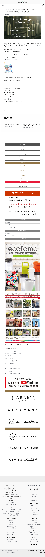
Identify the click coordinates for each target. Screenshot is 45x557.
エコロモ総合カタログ (11, 539)
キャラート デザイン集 (11, 541)
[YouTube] (34, 544)
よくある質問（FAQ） (10, 227)
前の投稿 (3, 110)
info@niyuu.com (13, 494)
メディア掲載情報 (11, 528)
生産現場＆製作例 (11, 526)
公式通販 (18, 509)
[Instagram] (33, 544)
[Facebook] (31, 544)
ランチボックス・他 (22, 173)
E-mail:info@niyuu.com (22, 185)
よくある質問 (34, 522)
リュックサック (22, 156)
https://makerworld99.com (11, 59)
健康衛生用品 (23, 159)
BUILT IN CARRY (34, 534)
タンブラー (22, 146)
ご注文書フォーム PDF (32, 524)
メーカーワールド (33, 45)
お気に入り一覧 (34, 541)
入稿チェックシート (34, 526)
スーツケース (23, 154)
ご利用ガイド (8, 222)
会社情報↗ (11, 502)
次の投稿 (41, 110)
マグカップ (22, 151)
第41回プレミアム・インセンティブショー (31, 124)
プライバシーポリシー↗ (11, 504)
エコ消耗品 (22, 175)
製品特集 (11, 524)
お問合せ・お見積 (23, 182)
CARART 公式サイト (8, 513)
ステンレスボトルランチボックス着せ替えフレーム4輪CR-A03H (13, 366)
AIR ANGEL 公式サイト (9, 515)
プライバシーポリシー (10, 235)
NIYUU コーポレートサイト (8, 509)
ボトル (22, 149)
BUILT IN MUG (34, 533)
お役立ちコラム (11, 534)
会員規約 (12, 552)
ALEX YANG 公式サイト (8, 511)
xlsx (40, 524)
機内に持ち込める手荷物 (11, 124)
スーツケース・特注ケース (23, 178)
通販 (17, 515)
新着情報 (11, 522)
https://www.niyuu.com (13, 98)
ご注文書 (7, 225)
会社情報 (7, 233)
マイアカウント (34, 539)
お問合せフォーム (33, 528)
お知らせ (7, 14)
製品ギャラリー (11, 533)
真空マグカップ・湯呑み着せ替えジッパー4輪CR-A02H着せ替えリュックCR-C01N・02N (13, 354)
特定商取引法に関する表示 (9, 550)
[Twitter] (36, 544)
